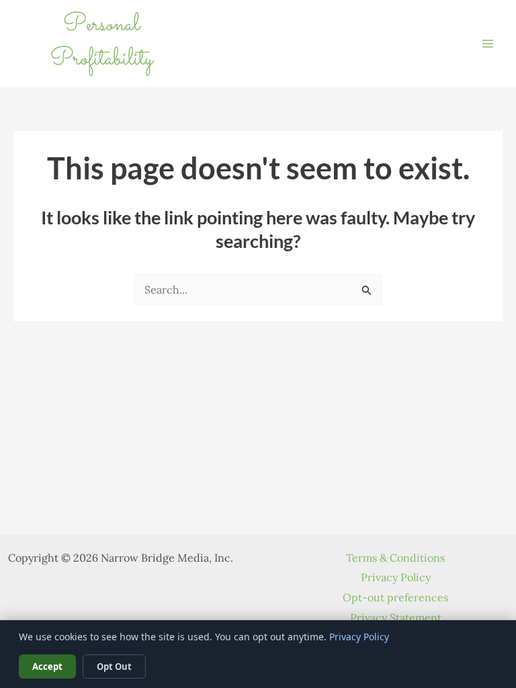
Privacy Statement (395, 617)
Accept (47, 666)
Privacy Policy (396, 577)
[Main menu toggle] (488, 43)
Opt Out (114, 666)
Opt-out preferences (395, 597)
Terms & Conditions (395, 557)
